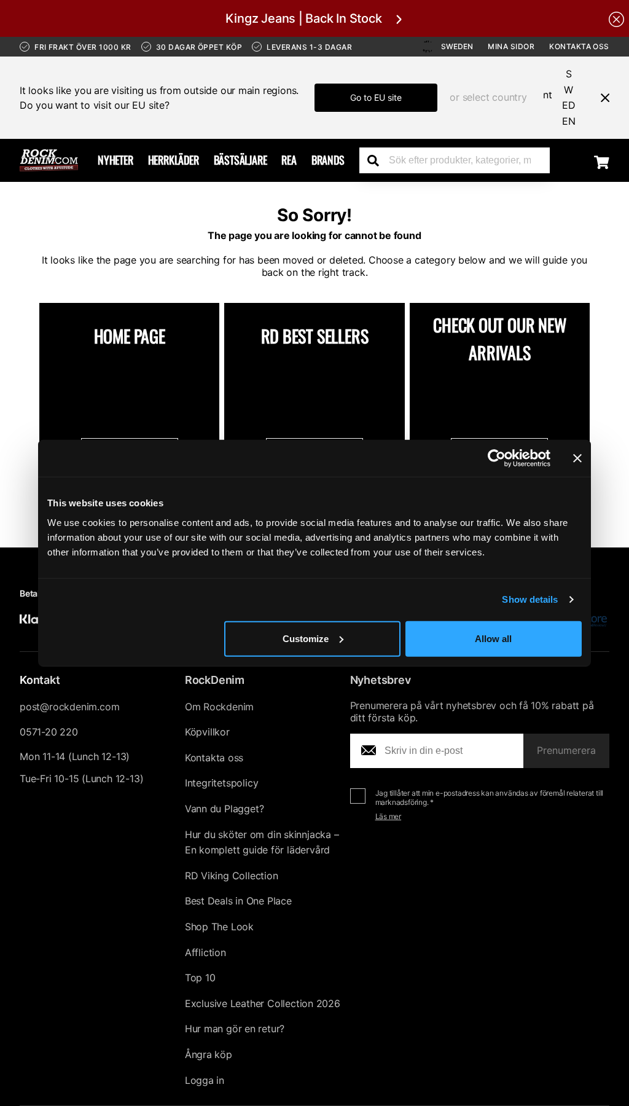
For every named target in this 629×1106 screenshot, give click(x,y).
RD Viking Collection (231, 875)
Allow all (493, 638)
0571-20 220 (49, 732)
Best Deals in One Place (238, 901)
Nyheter (115, 160)
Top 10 (200, 977)
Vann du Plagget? (224, 808)
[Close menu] (600, 98)
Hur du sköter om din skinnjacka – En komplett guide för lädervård (262, 842)
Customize (306, 638)
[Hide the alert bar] (616, 18)
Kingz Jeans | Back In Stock (303, 18)
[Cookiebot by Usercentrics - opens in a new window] (496, 458)
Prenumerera (566, 750)
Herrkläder (173, 160)
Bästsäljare (240, 160)
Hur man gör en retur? (234, 1028)
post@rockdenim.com (69, 706)
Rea (288, 160)
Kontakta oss (579, 46)
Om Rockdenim (219, 706)
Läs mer (388, 816)
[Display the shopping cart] (601, 162)
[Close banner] (577, 458)
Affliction (205, 952)
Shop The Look (219, 926)
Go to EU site (376, 97)
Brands (328, 160)
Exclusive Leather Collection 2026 (262, 1003)
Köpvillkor (207, 732)
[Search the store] (378, 160)
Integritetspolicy (222, 783)
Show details (530, 599)
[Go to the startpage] (49, 160)
